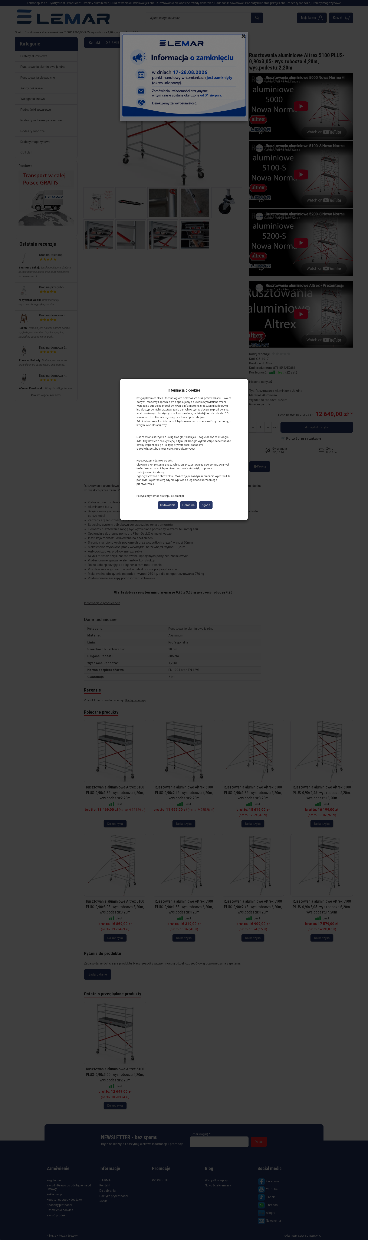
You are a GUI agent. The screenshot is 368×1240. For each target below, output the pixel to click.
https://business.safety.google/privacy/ (170, 448)
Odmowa (188, 505)
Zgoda (205, 505)
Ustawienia (167, 505)
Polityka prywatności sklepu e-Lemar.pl (160, 495)
